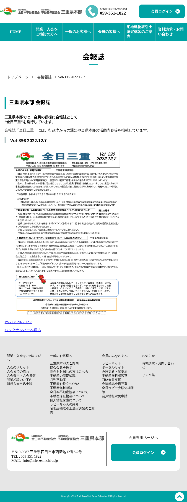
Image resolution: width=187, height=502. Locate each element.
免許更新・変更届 (114, 371)
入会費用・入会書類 (21, 375)
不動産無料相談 (61, 388)
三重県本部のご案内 (64, 363)
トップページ (18, 77)
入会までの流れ (18, 371)
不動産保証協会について (67, 396)
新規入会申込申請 (19, 384)
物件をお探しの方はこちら (69, 371)
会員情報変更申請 (114, 396)
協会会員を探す (61, 367)
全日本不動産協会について (69, 392)
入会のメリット (18, 367)
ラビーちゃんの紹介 (64, 404)
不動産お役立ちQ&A (64, 384)
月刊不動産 (58, 379)
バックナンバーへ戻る (23, 330)
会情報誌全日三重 (114, 384)
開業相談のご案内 (19, 379)
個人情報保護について (66, 400)
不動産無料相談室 (114, 375)
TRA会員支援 (111, 379)
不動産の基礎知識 (62, 375)
